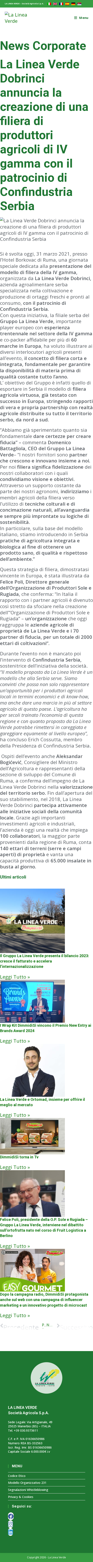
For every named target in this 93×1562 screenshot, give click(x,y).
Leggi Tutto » (15, 976)
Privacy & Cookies (20, 1497)
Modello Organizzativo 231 (27, 1483)
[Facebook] (11, 1516)
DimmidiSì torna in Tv (19, 1157)
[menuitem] (49, 4)
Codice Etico (17, 1476)
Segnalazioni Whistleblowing (28, 1490)
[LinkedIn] (10, 1532)
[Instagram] (10, 1524)
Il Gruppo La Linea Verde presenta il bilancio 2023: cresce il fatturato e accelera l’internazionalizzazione (44, 961)
